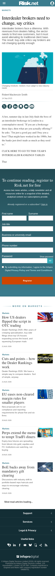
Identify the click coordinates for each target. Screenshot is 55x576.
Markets (6, 10)
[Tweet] (4, 106)
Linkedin (14, 545)
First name (7, 213)
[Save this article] (20, 106)
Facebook (19, 545)
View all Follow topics (9, 545)
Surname (33, 213)
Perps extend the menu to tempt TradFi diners (19, 435)
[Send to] (26, 106)
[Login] (52, 3)
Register (27, 280)
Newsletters (25, 545)
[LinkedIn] (15, 106)
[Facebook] (9, 106)
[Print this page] (31, 106)
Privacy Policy (18, 270)
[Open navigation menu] (3, 3)
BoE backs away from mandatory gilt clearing (18, 471)
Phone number (9, 245)
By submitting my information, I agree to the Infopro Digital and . (29, 268)
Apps (35, 545)
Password (7, 256)
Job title (6, 224)
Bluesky (30, 545)
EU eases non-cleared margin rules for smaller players (18, 398)
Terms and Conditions (41, 270)
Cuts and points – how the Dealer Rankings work (18, 362)
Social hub (41, 545)
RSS (46, 545)
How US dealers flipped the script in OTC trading (16, 321)
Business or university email (16, 235)
